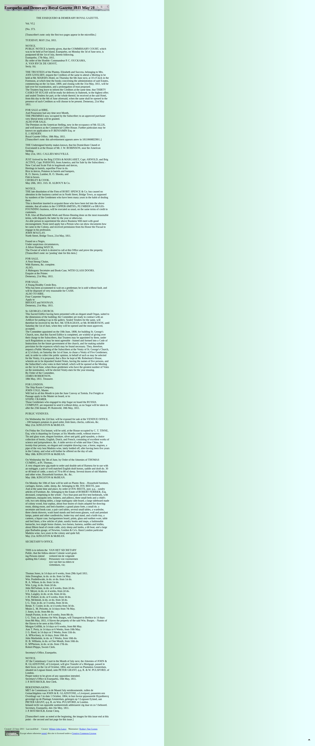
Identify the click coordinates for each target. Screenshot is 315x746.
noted (44, 733)
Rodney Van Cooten (88, 729)
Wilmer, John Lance (57, 729)
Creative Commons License (84, 733)
